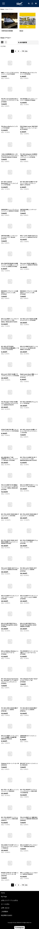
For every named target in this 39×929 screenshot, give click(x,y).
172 (23, 51)
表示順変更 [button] (23, 42)
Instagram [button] (20, 927)
